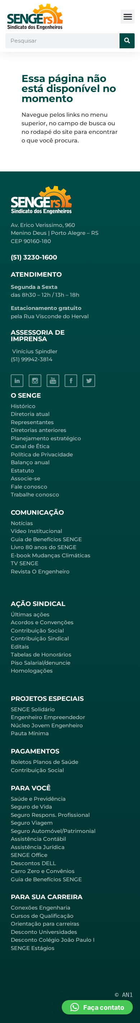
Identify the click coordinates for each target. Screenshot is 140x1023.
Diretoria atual (30, 414)
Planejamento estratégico (46, 438)
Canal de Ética (30, 446)
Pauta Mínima (30, 733)
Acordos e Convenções (42, 622)
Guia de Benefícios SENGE (46, 879)
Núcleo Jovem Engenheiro (47, 725)
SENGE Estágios (33, 948)
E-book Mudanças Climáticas (50, 555)
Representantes (32, 422)
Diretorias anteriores (38, 430)
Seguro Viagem (32, 822)
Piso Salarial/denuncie (40, 662)
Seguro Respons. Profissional (50, 814)
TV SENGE (24, 563)
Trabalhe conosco (35, 494)
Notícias (22, 523)
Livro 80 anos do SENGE (43, 547)
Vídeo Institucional (36, 531)
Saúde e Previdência (38, 798)
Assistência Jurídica (38, 847)
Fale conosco (29, 486)
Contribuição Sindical (40, 638)
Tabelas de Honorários (41, 654)
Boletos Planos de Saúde (44, 761)
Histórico (23, 406)
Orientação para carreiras (45, 923)
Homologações (32, 670)
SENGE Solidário (33, 709)
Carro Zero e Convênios (43, 871)
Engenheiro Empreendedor (48, 717)
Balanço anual (30, 462)
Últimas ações (30, 614)
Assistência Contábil (38, 838)
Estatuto (22, 470)
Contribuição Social (37, 630)
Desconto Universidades (44, 932)
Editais (20, 646)
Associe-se (25, 478)
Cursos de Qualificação (42, 915)
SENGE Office (29, 855)
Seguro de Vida (31, 806)
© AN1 (124, 994)
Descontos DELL (33, 863)
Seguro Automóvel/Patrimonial (53, 831)
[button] (128, 17)
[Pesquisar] (127, 40)
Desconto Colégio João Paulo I (53, 939)
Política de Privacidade (42, 454)
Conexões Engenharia (40, 907)
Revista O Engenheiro (40, 571)
